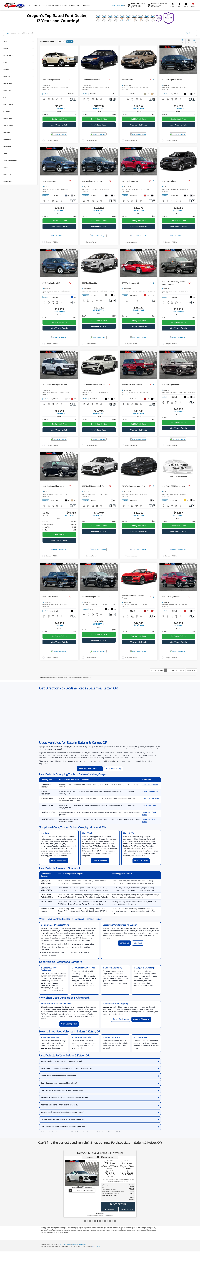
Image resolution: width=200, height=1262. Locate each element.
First (154, 670)
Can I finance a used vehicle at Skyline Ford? (59, 1083)
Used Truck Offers (100, 861)
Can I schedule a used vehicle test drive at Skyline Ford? (64, 1126)
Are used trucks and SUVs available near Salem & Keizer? (64, 1097)
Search (188, 33)
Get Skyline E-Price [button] (59, 119)
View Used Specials (150, 784)
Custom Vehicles (54, 5)
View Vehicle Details (59, 125)
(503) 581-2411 (83, 1190)
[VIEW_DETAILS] (178, 466)
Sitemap (63, 1244)
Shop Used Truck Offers (149, 813)
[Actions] (74, 79)
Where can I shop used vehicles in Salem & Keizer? (61, 1061)
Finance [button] (79, 5)
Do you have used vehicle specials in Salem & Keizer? (62, 1119)
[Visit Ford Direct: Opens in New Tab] (96, 1246)
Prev (161, 670)
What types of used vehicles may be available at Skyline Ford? (66, 1068)
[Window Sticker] (74, 99)
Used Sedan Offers (58, 861)
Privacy (69, 1244)
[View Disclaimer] (61, 99)
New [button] (40, 5)
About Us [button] (86, 5)
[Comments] (71, 99)
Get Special (119, 1206)
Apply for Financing (113, 768)
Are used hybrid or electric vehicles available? (59, 1105)
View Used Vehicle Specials (90, 768)
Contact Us (124, 943)
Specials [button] (34, 5)
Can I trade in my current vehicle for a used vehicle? (62, 1090)
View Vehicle (110, 1211)
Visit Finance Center (150, 798)
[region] (59, 114)
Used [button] (45, 5)
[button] (76, 59)
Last (181, 670)
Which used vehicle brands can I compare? (58, 1076)
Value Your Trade (149, 805)
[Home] (30, 5)
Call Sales (138, 943)
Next (173, 670)
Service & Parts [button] (68, 5)
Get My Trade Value (121, 1019)
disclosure (100, 1215)
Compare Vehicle (52, 140)
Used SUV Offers (141, 861)
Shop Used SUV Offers (148, 820)
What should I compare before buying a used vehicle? (63, 1112)
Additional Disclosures (79, 1244)
